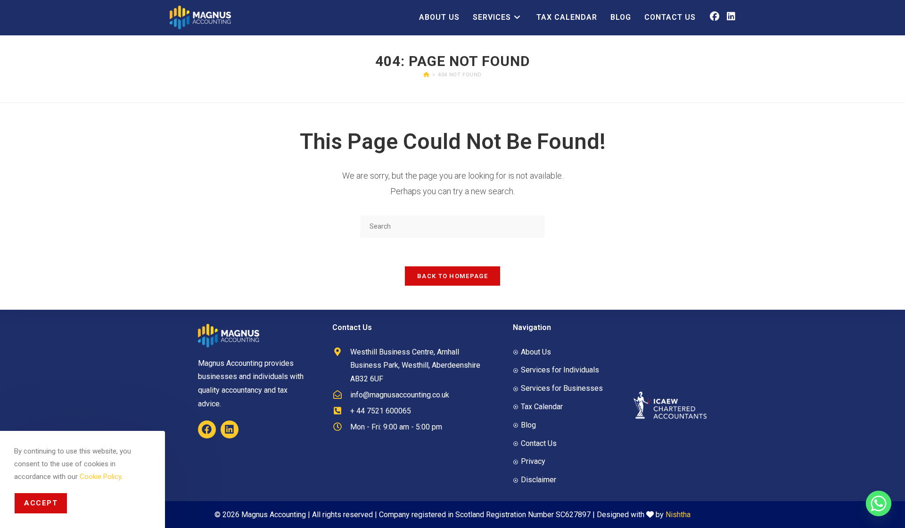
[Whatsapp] (878, 503)
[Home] (426, 75)
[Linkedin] (230, 429)
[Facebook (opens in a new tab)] (714, 16)
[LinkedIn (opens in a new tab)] (731, 16)
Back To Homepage (452, 276)
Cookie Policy (100, 476)
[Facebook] (207, 429)
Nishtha (678, 514)
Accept (41, 503)
